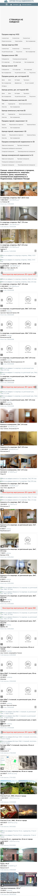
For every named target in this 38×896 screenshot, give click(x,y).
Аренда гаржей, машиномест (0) (14, 131)
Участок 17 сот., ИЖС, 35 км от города (13, 820)
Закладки (15, 4)
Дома (3, 80)
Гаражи (4, 124)
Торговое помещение (23, 145)
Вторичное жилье (6, 41)
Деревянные (18, 83)
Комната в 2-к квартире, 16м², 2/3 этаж (14, 447)
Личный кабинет (26, 4)
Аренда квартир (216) (10, 45)
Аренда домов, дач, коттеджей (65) (15, 90)
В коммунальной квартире (20, 59)
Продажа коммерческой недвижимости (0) (18, 142)
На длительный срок (7, 51)
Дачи (9, 80)
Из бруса (4, 86)
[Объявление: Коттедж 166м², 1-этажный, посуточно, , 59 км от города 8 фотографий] (9, 645)
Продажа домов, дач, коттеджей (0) (15, 76)
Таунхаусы (26, 80)
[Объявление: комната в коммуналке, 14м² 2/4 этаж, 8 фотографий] (18, 468)
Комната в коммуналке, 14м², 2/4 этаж (13, 470)
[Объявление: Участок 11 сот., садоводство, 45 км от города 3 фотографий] (18, 769)
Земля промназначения (25, 103)
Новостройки (18, 41)
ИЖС (3, 103)
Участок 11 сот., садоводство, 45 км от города (16, 771)
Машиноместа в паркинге (16, 124)
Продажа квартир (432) (10, 34)
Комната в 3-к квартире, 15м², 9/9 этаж (14, 483)
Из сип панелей (29, 83)
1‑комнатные (5, 38)
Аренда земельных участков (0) (13, 110)
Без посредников (30, 41)
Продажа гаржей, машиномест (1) (14, 121)
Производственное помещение (26, 151)
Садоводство (11, 103)
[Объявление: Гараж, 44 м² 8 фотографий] (18, 862)
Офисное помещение (8, 145)
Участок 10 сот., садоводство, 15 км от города (16, 839)
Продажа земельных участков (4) (14, 100)
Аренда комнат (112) (9, 66)
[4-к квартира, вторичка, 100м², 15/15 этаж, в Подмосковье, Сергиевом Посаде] (19, 257)
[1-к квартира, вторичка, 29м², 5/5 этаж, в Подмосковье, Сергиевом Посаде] (9, 243)
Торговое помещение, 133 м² (10, 888)
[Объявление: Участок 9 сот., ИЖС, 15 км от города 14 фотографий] (18, 794)
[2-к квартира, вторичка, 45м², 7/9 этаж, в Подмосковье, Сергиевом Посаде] (9, 220)
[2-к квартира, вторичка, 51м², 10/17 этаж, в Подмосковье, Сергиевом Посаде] (9, 196)
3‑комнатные (26, 38)
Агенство (4, 107)
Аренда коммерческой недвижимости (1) (17, 155)
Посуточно (19, 51)
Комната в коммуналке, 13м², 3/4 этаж (13, 424)
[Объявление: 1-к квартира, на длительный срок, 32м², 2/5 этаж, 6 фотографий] (19, 393)
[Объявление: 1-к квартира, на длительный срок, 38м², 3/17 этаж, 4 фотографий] (9, 307)
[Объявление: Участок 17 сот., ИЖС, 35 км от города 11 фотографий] (18, 818)
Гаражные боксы (31, 124)
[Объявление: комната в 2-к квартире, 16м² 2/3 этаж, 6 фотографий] (18, 445)
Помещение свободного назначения (12, 148)
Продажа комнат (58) (10, 55)
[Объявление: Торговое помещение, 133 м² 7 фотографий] (18, 886)
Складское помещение (8, 151)
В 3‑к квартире (17, 62)
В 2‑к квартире (6, 62)
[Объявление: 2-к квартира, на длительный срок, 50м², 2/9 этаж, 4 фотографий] (9, 356)
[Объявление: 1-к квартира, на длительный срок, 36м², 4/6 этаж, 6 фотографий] (19, 370)
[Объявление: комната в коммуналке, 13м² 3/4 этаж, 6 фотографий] (18, 422)
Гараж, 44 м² (4, 863)
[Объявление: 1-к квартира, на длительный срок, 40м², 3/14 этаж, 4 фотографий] (9, 331)
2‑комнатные (15, 38)
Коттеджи (17, 80)
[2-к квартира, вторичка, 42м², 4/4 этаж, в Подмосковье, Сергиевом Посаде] (18, 279)
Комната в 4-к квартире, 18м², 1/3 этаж (14, 502)
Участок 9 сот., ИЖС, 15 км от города (13, 796)
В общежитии (5, 59)
